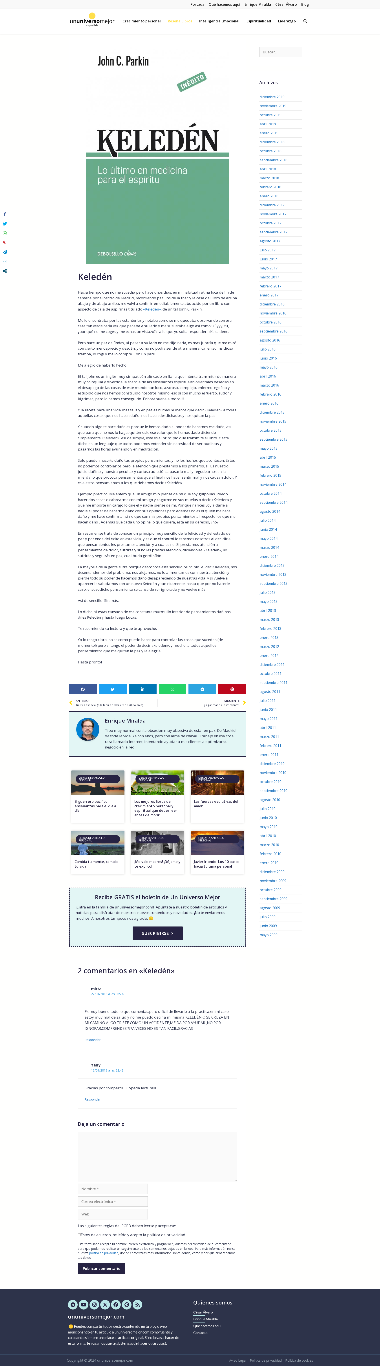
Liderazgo (287, 21)
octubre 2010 (270, 781)
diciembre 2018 (272, 142)
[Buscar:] (280, 51)
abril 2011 (268, 727)
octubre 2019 (270, 115)
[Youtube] (83, 1305)
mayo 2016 (269, 367)
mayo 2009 (269, 934)
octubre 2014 (270, 493)
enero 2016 (269, 403)
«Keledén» (152, 309)
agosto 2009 (270, 907)
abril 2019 (268, 124)
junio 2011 (268, 709)
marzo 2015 (269, 466)
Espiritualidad (259, 21)
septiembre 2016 (273, 331)
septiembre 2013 (273, 583)
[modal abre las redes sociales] (4, 271)
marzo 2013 (269, 619)
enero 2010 (269, 862)
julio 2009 (268, 916)
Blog (305, 4)
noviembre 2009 (273, 880)
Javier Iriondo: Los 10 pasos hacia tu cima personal (216, 864)
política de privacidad (103, 1253)
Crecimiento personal (141, 21)
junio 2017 (268, 259)
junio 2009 (268, 925)
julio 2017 (268, 250)
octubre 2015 (270, 430)
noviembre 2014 (273, 484)
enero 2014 (269, 556)
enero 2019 (269, 133)
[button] (83, 689)
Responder (93, 1040)
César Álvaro (286, 4)
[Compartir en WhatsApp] (4, 233)
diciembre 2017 (272, 205)
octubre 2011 (270, 673)
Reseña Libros (180, 21)
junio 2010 (268, 817)
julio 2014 (268, 520)
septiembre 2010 (273, 790)
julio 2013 (268, 592)
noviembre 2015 (273, 421)
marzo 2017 (269, 277)
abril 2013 (268, 610)
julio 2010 (268, 808)
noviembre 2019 (273, 106)
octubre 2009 (270, 889)
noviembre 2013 (273, 574)
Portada (197, 4)
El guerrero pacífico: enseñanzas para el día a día (95, 806)
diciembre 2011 (272, 664)
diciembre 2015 (272, 412)
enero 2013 (269, 637)
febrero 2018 (270, 187)
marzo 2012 (269, 646)
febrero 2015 (270, 475)
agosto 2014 (270, 511)
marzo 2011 (269, 736)
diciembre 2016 (272, 304)
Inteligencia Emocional (219, 21)
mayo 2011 (269, 718)
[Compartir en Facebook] (4, 214)
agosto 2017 (270, 241)
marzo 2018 (269, 178)
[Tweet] (4, 223)
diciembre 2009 (272, 871)
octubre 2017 (270, 223)
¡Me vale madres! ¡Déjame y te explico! (157, 864)
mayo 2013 (269, 601)
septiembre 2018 (273, 160)
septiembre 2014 (273, 502)
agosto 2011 (270, 691)
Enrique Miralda (258, 4)
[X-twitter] (105, 1305)
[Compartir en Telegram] (4, 252)
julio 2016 (268, 349)
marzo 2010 (269, 844)
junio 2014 (268, 529)
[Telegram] (73, 1305)
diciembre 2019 (272, 96)
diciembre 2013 (272, 565)
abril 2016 (268, 376)
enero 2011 (269, 754)
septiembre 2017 (273, 232)
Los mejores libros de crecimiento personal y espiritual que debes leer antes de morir (155, 808)
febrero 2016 (270, 394)
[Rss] (137, 1305)
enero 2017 (269, 295)
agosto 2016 (270, 340)
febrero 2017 (270, 286)
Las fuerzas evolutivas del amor (216, 803)
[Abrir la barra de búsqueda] (305, 21)
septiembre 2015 (273, 439)
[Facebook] (116, 1305)
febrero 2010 (270, 853)
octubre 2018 (270, 151)
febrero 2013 (270, 628)
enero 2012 (269, 655)
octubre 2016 (270, 322)
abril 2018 (268, 169)
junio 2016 (268, 358)
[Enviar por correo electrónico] (4, 261)
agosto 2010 (270, 799)
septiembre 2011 (273, 682)
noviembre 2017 (273, 214)
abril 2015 (268, 457)
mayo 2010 (269, 826)
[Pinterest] (127, 1305)
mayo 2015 (269, 448)
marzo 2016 (269, 385)
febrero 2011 (270, 745)
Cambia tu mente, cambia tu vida (96, 864)
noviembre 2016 (273, 313)
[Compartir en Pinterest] (4, 242)
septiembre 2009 (273, 898)
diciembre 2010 (272, 763)
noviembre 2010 (273, 772)
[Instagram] (94, 1305)
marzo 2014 (269, 547)
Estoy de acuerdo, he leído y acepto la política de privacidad (133, 1234)
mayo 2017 (269, 268)
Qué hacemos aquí (224, 4)
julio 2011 (268, 700)
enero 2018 (269, 196)
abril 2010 (268, 835)
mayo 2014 (269, 538)
